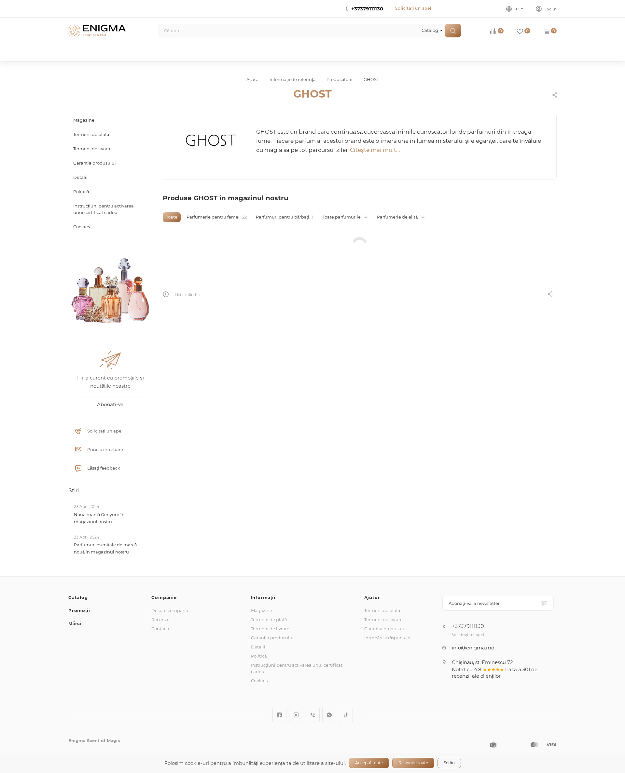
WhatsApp (329, 715)
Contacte (161, 628)
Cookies (259, 680)
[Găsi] (453, 30)
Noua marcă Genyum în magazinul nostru (99, 518)
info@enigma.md (473, 648)
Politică (259, 656)
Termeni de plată (269, 619)
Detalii (258, 646)
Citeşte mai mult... (375, 150)
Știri (73, 490)
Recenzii (160, 619)
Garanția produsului (272, 637)
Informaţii (263, 597)
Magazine (261, 610)
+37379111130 (367, 9)
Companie (163, 597)
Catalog (78, 597)
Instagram (296, 715)
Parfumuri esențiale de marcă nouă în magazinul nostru (105, 548)
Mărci (75, 623)
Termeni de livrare (270, 628)
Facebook (279, 715)
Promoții (79, 610)
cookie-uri (197, 763)
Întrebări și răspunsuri (387, 637)
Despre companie (170, 610)
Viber (313, 715)
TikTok (346, 715)
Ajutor (372, 597)
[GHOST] (209, 140)
